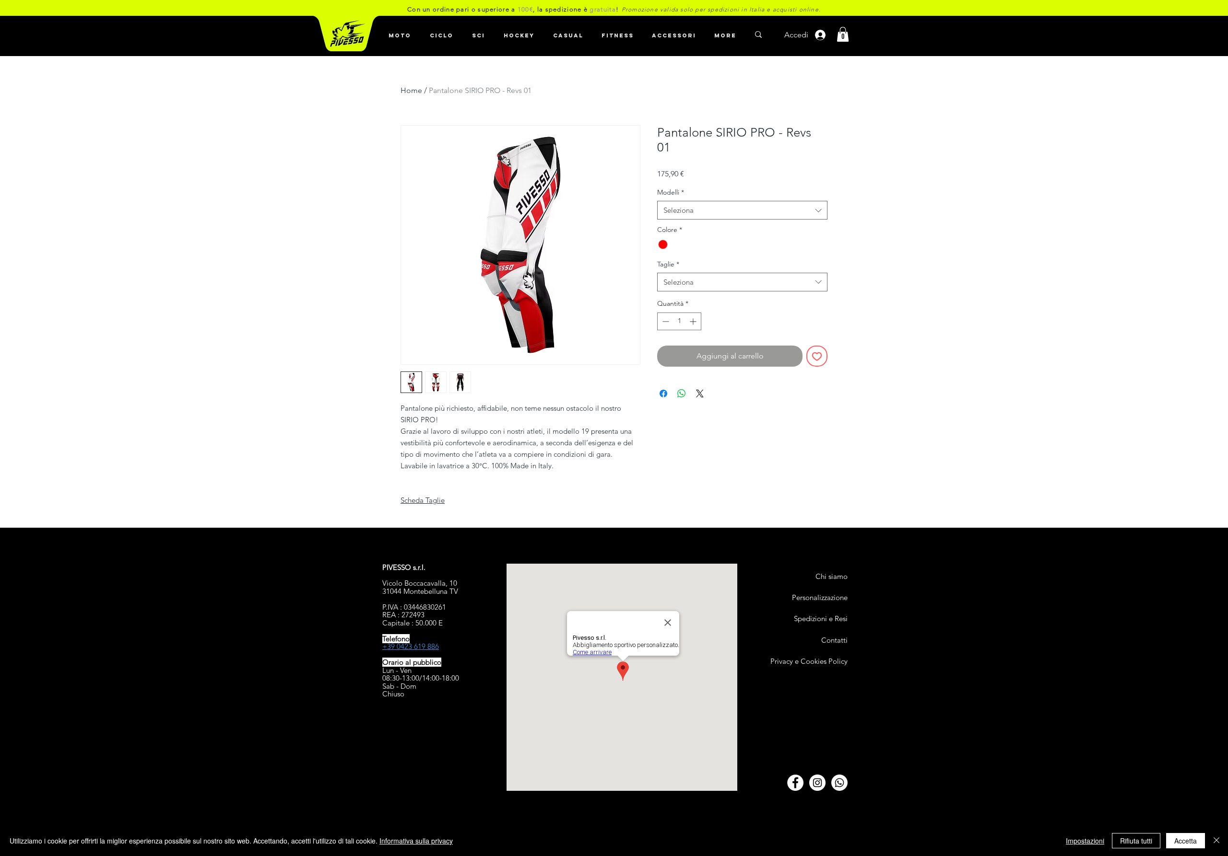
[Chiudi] (1216, 840)
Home (411, 90)
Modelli (670, 192)
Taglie (668, 264)
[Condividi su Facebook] (663, 393)
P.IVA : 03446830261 (414, 607)
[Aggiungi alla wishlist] (816, 356)
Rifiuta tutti (1136, 840)
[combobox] (742, 210)
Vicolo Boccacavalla (414, 583)
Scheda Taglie (423, 500)
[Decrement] (665, 321)
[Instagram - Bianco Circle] (817, 783)
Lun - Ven (397, 670)
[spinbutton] (679, 321)
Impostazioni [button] (1085, 840)
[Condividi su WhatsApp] (681, 393)
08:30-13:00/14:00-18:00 (420, 677)
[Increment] (694, 321)
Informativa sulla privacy (416, 840)
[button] (441, 31)
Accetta (1185, 840)
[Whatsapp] (839, 783)
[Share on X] (700, 393)
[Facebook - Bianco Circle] (795, 783)
